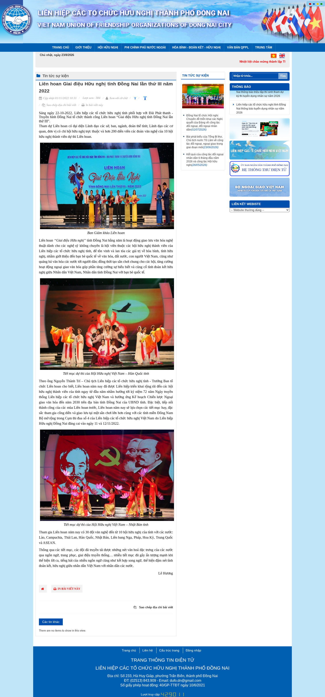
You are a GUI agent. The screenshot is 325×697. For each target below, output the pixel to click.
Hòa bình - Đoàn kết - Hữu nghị (196, 47)
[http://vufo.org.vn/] (259, 150)
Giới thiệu (83, 47)
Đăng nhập (193, 650)
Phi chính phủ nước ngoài (145, 47)
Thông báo (241, 86)
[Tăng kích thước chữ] (144, 98)
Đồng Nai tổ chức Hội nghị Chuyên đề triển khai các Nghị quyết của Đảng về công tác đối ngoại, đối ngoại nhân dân (204, 122)
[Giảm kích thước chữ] (134, 98)
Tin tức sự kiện (55, 76)
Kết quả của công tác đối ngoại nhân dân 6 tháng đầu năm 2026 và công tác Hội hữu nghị (205, 160)
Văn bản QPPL (238, 47)
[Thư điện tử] (259, 169)
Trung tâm (263, 47)
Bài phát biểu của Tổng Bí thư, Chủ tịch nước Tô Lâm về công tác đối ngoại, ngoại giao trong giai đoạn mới (204, 142)
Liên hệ (147, 650)
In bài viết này (94, 105)
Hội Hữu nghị (108, 47)
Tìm (283, 76)
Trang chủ (60, 47)
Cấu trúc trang (169, 650)
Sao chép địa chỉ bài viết (61, 105)
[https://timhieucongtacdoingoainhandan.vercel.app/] (259, 129)
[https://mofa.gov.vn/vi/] (259, 187)
